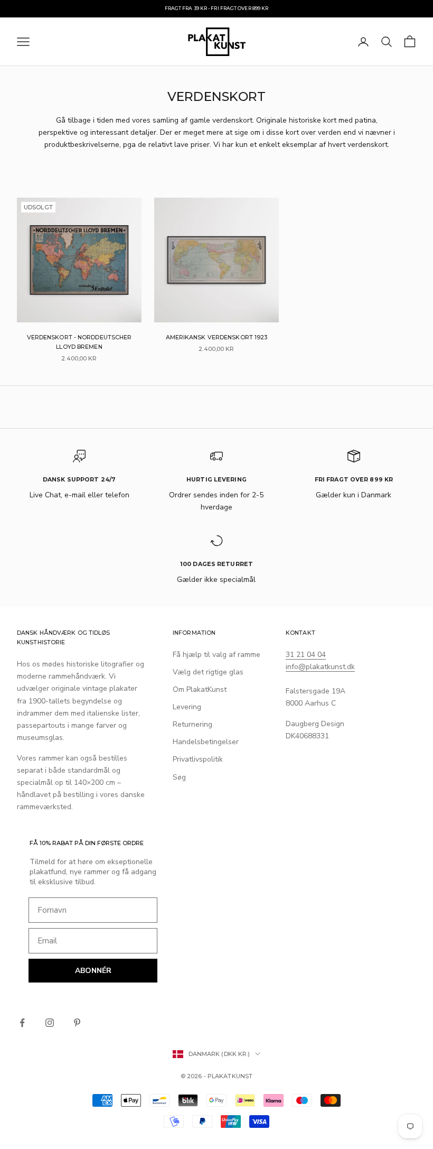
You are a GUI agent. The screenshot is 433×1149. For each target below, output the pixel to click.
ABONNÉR (93, 971)
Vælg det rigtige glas (208, 672)
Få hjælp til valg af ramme (216, 655)
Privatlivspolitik (198, 759)
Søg (179, 777)
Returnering (192, 724)
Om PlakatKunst (200, 689)
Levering (187, 707)
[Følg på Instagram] (49, 1022)
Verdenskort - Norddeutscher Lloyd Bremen (79, 342)
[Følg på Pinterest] (77, 1022)
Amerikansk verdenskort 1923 (217, 337)
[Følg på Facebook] (22, 1022)
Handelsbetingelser (206, 742)
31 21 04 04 (306, 655)
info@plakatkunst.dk (320, 667)
